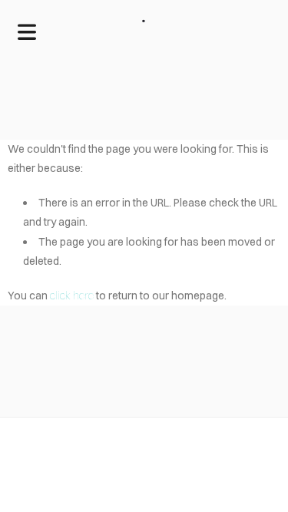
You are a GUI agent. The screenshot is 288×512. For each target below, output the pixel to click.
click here (72, 295)
